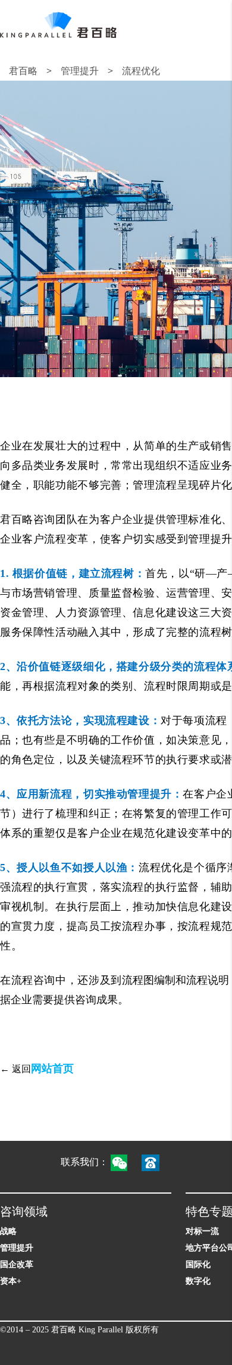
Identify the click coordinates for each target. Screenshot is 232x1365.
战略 (8, 1231)
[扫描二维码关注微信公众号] (125, 1162)
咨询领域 (24, 1211)
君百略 (23, 71)
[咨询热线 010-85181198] (156, 1162)
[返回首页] (58, 25)
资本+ (10, 1281)
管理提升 (80, 71)
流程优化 (141, 71)
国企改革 (16, 1264)
